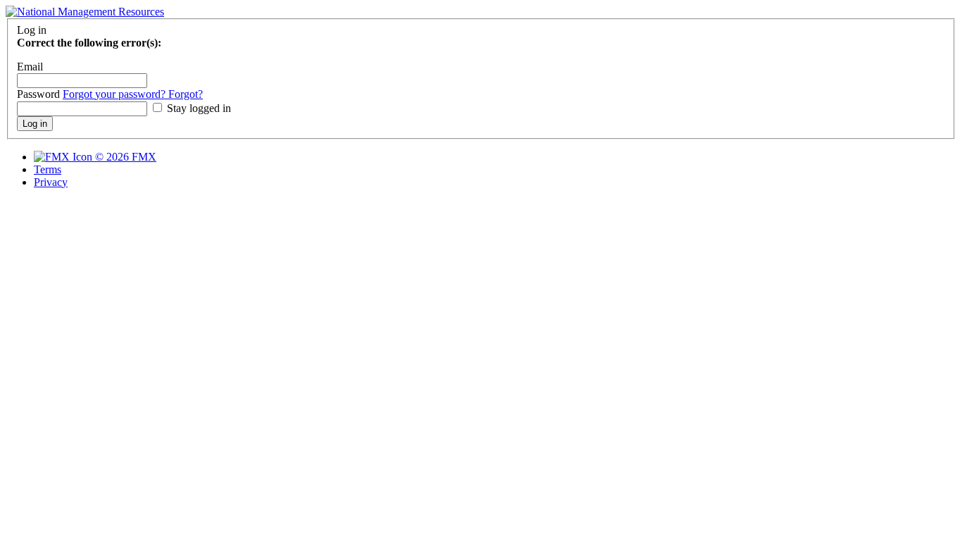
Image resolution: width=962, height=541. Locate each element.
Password (40, 94)
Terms (47, 169)
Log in (35, 123)
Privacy (51, 182)
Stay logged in (197, 108)
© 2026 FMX (124, 157)
